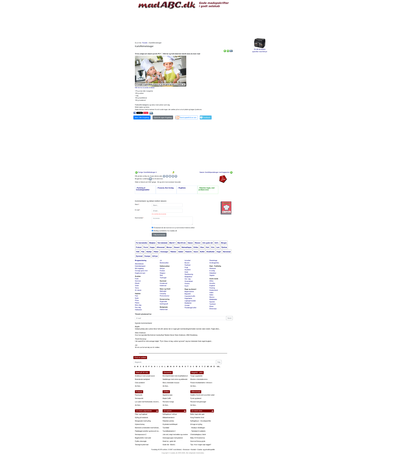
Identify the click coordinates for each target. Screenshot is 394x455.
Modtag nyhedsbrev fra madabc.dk (165, 231)
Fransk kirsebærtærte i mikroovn (201, 382)
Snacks (187, 283)
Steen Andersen (140, 333)
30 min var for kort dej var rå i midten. (147, 347)
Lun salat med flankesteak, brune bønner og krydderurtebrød (148, 402)
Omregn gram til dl (141, 270)
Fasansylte (138, 395)
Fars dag (138, 307)
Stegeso (162, 273)
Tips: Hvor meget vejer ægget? (200, 444)
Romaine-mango (168, 402)
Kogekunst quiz (140, 273)
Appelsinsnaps (167, 395)
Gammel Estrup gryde (197, 441)
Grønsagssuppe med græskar (173, 438)
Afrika (211, 281)
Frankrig (212, 288)
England (212, 285)
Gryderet (188, 269)
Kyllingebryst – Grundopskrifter (200, 421)
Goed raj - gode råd (169, 441)
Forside (144, 43)
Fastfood (187, 265)
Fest (136, 296)
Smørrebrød (189, 281)
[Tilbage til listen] (173, 172)
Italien (211, 295)
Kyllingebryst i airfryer (170, 414)
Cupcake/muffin (190, 296)
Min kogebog (139, 268)
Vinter (137, 285)
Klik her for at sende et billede (145, 87)
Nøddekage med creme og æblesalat (175, 379)
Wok (161, 275)
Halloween (138, 309)
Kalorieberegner (140, 266)
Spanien (212, 302)
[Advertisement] (184, 25)
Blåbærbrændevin (169, 417)
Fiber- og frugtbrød (141, 414)
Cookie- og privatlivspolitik (206, 449)
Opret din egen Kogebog (163, 117)
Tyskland (212, 304)
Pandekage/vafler (190, 307)
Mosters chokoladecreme (198, 379)
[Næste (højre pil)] (227, 51)
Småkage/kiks (214, 263)
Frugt (186, 267)
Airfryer (162, 268)
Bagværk (188, 294)
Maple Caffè (167, 398)
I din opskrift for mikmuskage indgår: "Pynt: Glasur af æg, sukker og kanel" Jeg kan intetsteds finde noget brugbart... (173, 341)
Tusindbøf (166, 427)
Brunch (187, 263)
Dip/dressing (189, 274)
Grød (186, 272)
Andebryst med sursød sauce (145, 376)
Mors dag (138, 305)
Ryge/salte (163, 301)
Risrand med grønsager (198, 402)
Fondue (162, 270)
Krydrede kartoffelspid (170, 424)
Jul (161, 260)
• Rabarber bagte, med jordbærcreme (206, 189)
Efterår (137, 283)
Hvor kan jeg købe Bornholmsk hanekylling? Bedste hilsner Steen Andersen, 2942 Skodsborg (166, 335)
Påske (137, 303)
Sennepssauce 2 (140, 434)
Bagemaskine (189, 291)
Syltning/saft (164, 304)
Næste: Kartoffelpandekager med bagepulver (215, 172)
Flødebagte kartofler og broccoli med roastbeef (148, 431)
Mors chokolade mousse (171, 382)
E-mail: (137, 210)
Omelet (187, 305)
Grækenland (213, 290)
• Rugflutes (182, 188)
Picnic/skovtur (164, 296)
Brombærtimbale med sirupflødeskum (175, 376)
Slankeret (212, 268)
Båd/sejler (163, 291)
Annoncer (186, 449)
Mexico (211, 297)
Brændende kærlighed (142, 379)
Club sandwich (140, 382)
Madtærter (188, 303)
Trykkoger (163, 277)
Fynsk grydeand (195, 398)
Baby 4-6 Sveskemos (197, 438)
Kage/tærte (188, 298)
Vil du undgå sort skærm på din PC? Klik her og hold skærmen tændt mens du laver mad (167, 54)
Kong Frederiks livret (197, 417)
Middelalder (213, 299)
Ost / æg (187, 279)
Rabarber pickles (168, 421)
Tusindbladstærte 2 (169, 431)
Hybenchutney (140, 424)
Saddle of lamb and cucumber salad (202, 395)
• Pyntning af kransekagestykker (142, 189)
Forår (137, 278)
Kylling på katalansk (141, 417)
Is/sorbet (187, 260)
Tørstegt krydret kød (141, 444)
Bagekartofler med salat (143, 438)
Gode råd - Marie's (169, 444)
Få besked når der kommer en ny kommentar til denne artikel (174, 227)
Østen (211, 306)
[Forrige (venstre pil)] (224, 51)
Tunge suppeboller (196, 376)
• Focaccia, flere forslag (165, 188)
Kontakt (193, 449)
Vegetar (212, 275)
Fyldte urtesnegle (140, 441)
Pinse (137, 300)
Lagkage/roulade (190, 301)
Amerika (212, 283)
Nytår (137, 298)
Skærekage (213, 260)
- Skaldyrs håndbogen (197, 427)
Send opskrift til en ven (188, 117)
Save (146, 113)
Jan (136, 345)
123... (218, 366)
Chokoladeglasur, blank (198, 434)
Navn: (137, 204)
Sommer (138, 281)
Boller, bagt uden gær (197, 414)
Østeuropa (212, 308)
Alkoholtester (139, 264)
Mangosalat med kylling (143, 421)
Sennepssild (139, 398)
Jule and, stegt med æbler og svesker (175, 434)
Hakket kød (163, 309)
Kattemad (163, 285)
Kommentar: (139, 218)
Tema (137, 288)
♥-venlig (212, 270)
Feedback (206, 117)
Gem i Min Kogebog (142, 117)
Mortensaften (164, 263)
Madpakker (188, 276)
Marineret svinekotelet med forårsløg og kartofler (148, 427)
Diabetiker (212, 273)
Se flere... (138, 386)
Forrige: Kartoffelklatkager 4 (147, 172)
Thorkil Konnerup (140, 339)
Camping (163, 293)
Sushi (186, 286)
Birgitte (137, 326)
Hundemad (163, 283)
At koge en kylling (196, 424)
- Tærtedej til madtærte (197, 431)
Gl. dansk (138, 290)
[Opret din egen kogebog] (226, 208)
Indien (211, 292)
